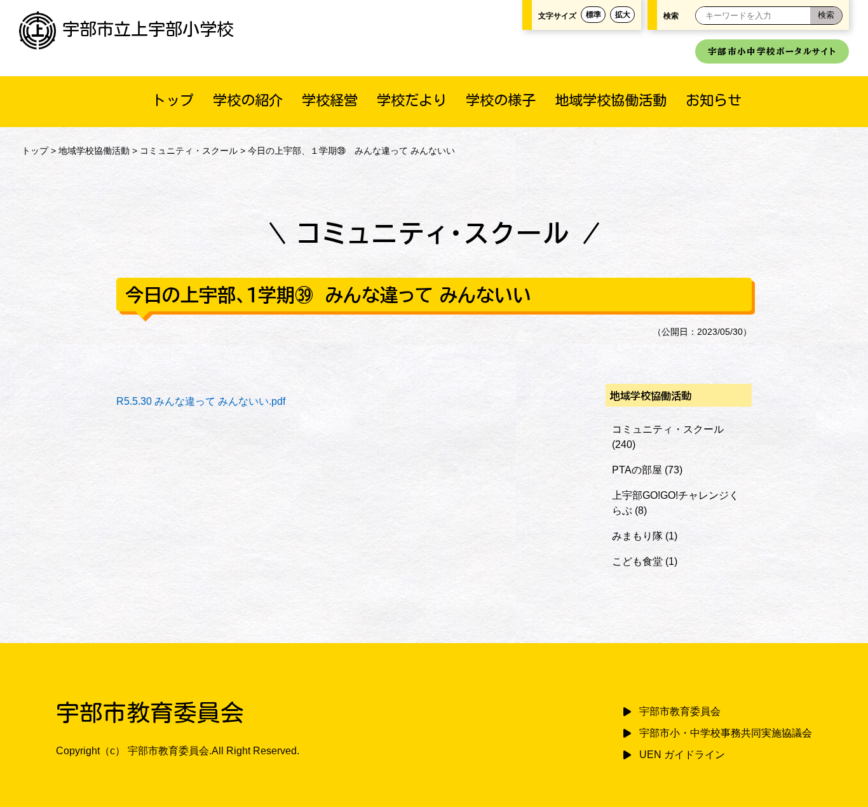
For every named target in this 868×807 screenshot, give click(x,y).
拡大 (622, 14)
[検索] (826, 15)
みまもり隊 (637, 536)
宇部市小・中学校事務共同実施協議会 (725, 733)
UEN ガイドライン (682, 754)
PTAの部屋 (637, 470)
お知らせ (714, 100)
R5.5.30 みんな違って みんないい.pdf (200, 401)
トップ (173, 100)
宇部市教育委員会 (680, 711)
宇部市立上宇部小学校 (148, 28)
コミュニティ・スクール (189, 151)
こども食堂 (637, 561)
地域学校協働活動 (611, 100)
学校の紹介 (248, 100)
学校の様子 (501, 100)
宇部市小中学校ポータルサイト (772, 51)
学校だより (412, 100)
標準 (593, 14)
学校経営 (330, 100)
